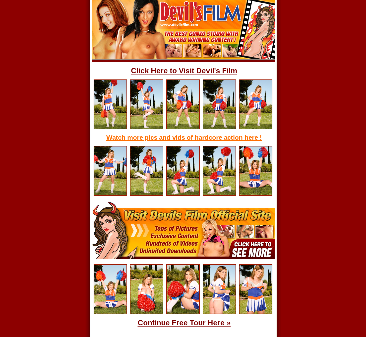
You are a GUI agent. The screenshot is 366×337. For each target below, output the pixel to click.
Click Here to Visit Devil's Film (184, 71)
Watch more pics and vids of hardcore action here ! (184, 137)
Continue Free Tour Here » (184, 323)
